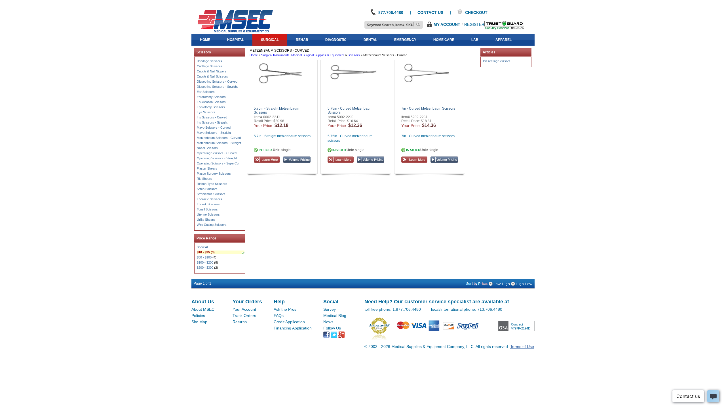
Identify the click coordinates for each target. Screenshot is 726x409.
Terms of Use (522, 346)
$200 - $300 (205, 267)
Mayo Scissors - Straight (214, 132)
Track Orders (244, 315)
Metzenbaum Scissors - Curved (219, 137)
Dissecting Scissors (496, 61)
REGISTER (474, 24)
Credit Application (289, 322)
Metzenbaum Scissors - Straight (219, 143)
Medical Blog (334, 315)
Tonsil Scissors (207, 209)
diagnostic (336, 40)
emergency (405, 40)
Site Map (199, 322)
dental (370, 40)
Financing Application (293, 328)
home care (443, 40)
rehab (302, 40)
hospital (235, 40)
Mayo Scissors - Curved (214, 127)
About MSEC (202, 309)
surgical (270, 40)
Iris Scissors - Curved (212, 117)
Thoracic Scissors (209, 199)
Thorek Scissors (208, 204)
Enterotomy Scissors (211, 97)
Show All (202, 247)
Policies (198, 315)
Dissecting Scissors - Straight (217, 86)
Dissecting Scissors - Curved (217, 81)
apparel (503, 40)
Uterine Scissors (208, 214)
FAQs (279, 315)
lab (474, 40)
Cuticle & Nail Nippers (212, 71)
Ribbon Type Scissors (212, 183)
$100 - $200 (205, 262)
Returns (240, 322)
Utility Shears (206, 219)
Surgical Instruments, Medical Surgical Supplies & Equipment (302, 55)
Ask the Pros (285, 309)
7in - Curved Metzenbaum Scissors (428, 108)
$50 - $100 (204, 257)
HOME (205, 40)
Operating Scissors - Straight (217, 158)
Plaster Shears (207, 168)
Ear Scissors (206, 91)
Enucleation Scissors (211, 102)
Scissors (354, 55)
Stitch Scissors (207, 189)
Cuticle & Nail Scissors (212, 76)
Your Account (244, 309)
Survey (329, 309)
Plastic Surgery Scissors (214, 173)
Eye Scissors (206, 112)
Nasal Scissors (207, 148)
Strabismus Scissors (211, 194)
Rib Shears (204, 178)
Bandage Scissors (209, 61)
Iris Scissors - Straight (212, 122)
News (328, 322)
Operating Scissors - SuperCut (218, 163)
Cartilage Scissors (209, 66)
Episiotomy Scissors (211, 107)
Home (254, 55)
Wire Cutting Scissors (212, 224)
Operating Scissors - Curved (217, 153)
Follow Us (332, 328)
